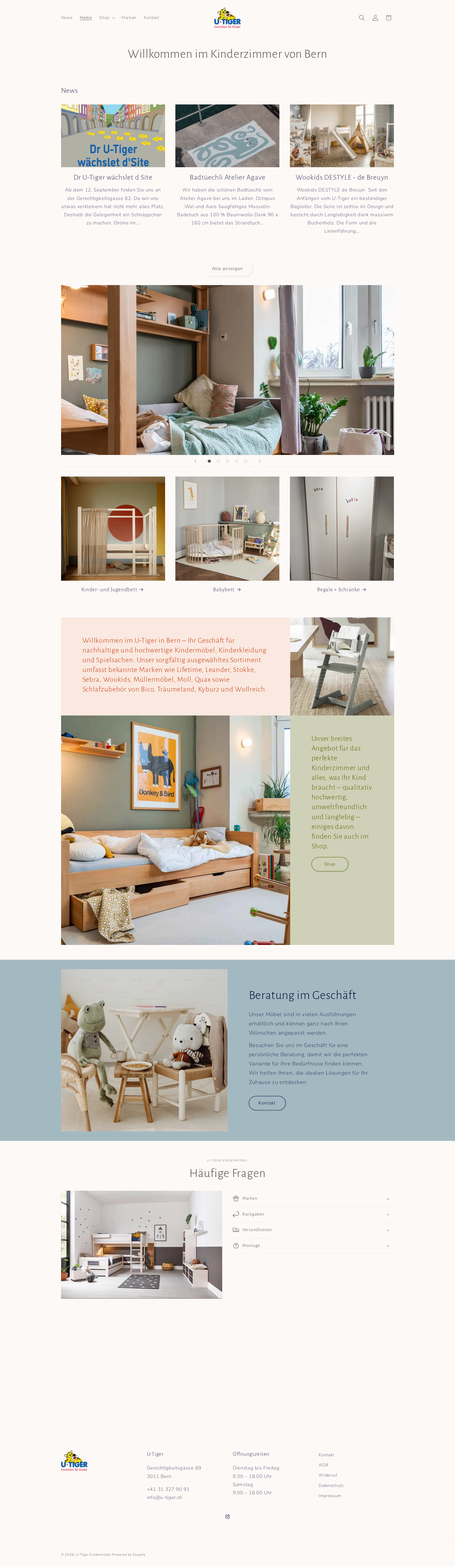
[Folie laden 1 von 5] (209, 461)
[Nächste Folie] (259, 461)
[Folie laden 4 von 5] (236, 461)
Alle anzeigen (227, 268)
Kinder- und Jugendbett (109, 589)
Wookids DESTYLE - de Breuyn (342, 177)
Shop (329, 864)
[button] (106, 17)
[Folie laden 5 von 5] (245, 461)
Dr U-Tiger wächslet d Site (112, 177)
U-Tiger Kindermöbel (93, 1554)
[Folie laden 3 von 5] (227, 461)
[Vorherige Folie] (195, 461)
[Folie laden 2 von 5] (218, 461)
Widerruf (328, 1475)
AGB (323, 1465)
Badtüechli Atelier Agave (227, 177)
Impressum (330, 1496)
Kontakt (267, 1103)
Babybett (224, 589)
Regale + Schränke (338, 589)
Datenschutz (331, 1485)
